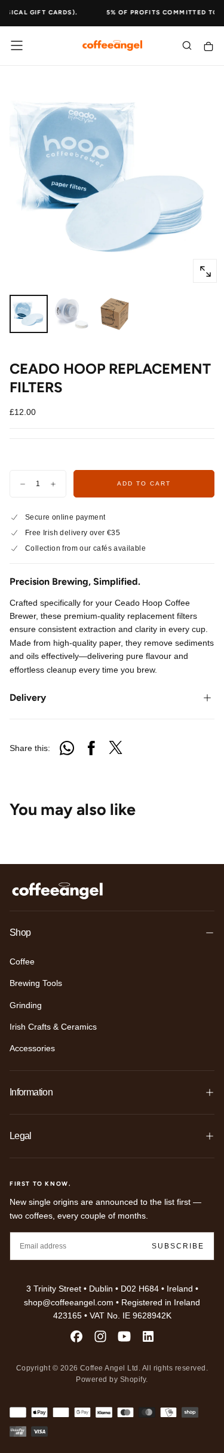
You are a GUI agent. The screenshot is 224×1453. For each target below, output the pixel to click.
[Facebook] (76, 1336)
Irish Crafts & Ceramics (53, 1026)
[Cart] (208, 47)
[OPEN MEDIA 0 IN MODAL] (204, 271)
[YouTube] (124, 1336)
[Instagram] (100, 1336)
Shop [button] (20, 932)
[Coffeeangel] (57, 890)
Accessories (32, 1048)
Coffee (22, 961)
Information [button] (31, 1092)
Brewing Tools (36, 983)
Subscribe (178, 1246)
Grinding (26, 1005)
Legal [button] (21, 1136)
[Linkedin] (148, 1336)
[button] (17, 45)
